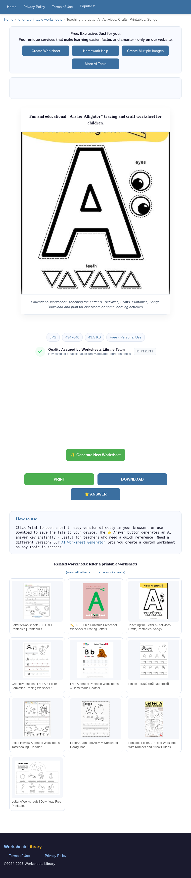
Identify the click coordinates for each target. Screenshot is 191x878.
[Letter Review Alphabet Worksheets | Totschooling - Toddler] (37, 719)
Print (59, 479)
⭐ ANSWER (96, 494)
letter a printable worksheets (40, 19)
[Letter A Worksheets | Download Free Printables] (37, 778)
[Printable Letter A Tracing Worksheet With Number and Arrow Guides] (153, 719)
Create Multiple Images (145, 51)
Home (11, 7)
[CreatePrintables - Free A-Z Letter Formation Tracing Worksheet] (37, 660)
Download (132, 479)
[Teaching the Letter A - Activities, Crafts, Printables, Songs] (153, 601)
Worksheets (23, 846)
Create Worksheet (46, 51)
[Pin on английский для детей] (153, 660)
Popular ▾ (87, 6)
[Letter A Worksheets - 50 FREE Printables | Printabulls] (37, 601)
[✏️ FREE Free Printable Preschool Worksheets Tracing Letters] (95, 601)
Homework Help (95, 51)
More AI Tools (95, 64)
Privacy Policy (34, 7)
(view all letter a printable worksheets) (95, 572)
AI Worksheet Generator (83, 542)
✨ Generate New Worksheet (96, 455)
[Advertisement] (95, 404)
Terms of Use (62, 7)
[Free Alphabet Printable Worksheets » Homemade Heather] (95, 660)
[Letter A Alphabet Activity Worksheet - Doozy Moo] (95, 719)
